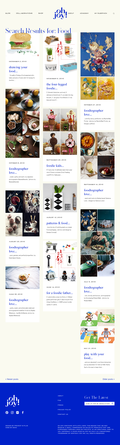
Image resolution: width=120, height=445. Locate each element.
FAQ (59, 400)
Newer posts (12, 379)
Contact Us (63, 414)
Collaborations (24, 13)
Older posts (108, 379)
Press (60, 405)
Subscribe (112, 403)
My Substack (101, 13)
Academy (84, 13)
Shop (40, 13)
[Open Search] (113, 13)
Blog (8, 13)
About (71, 13)
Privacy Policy (64, 409)
